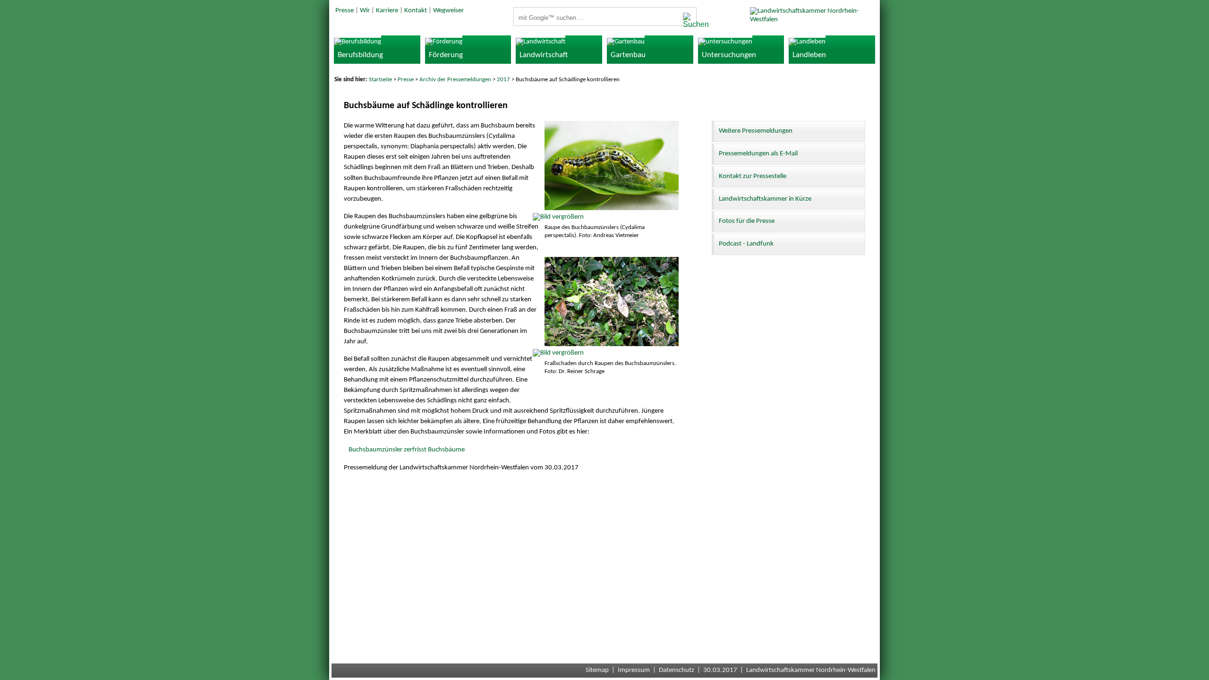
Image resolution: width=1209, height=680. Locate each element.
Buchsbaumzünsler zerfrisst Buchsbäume (407, 449)
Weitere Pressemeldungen (755, 131)
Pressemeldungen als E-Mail (758, 153)
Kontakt (415, 10)
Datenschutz (676, 670)
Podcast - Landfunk (746, 243)
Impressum (634, 670)
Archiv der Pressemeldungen (455, 79)
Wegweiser (448, 10)
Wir (365, 10)
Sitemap (597, 670)
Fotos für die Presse (747, 221)
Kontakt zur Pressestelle (752, 176)
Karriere (387, 10)
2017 (503, 79)
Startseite (380, 79)
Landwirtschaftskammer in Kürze (765, 199)
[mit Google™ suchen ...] (687, 21)
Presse (344, 10)
